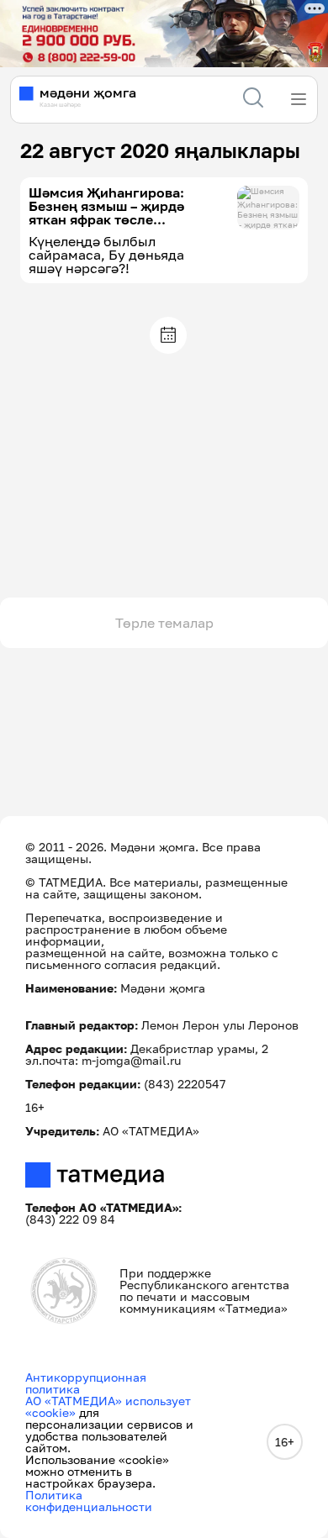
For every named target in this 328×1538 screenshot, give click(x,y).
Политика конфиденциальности (88, 1501)
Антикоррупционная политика (85, 1383)
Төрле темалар (164, 622)
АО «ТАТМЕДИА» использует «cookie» (108, 1406)
